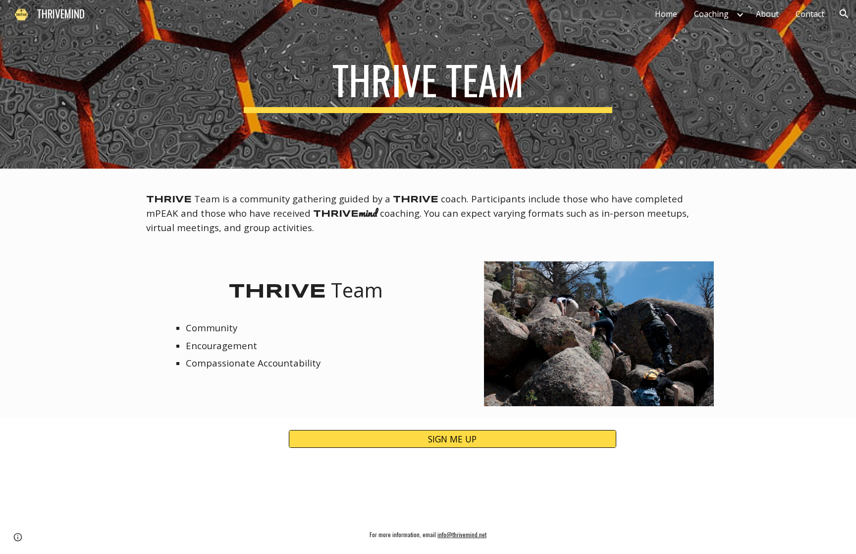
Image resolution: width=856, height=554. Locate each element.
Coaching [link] (711, 13)
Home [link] (666, 13)
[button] (844, 14)
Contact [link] (810, 13)
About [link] (767, 13)
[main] (428, 84)
